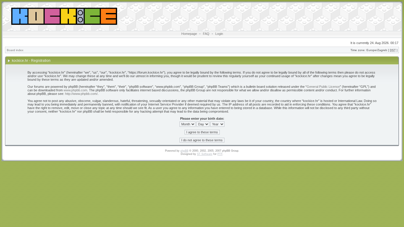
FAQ (206, 33)
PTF (219, 154)
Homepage (189, 33)
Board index (15, 50)
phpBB (184, 150)
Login (219, 33)
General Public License (323, 86)
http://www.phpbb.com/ (81, 93)
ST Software (204, 154)
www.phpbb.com (75, 90)
